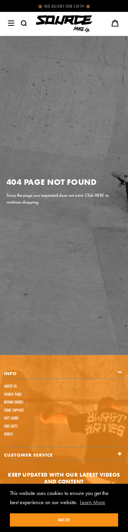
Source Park (13, 394)
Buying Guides (13, 402)
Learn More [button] (92, 502)
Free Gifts (11, 426)
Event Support (14, 410)
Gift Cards (11, 418)
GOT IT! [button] (64, 520)
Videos (8, 434)
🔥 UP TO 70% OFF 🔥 (64, 6)
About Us (10, 386)
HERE (99, 195)
